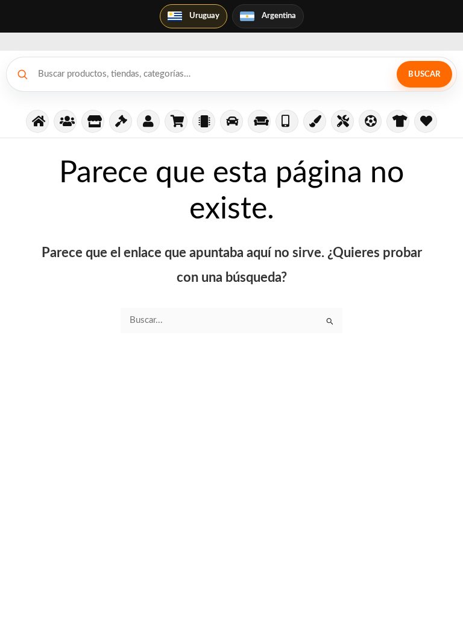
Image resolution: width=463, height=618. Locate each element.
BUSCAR (424, 74)
